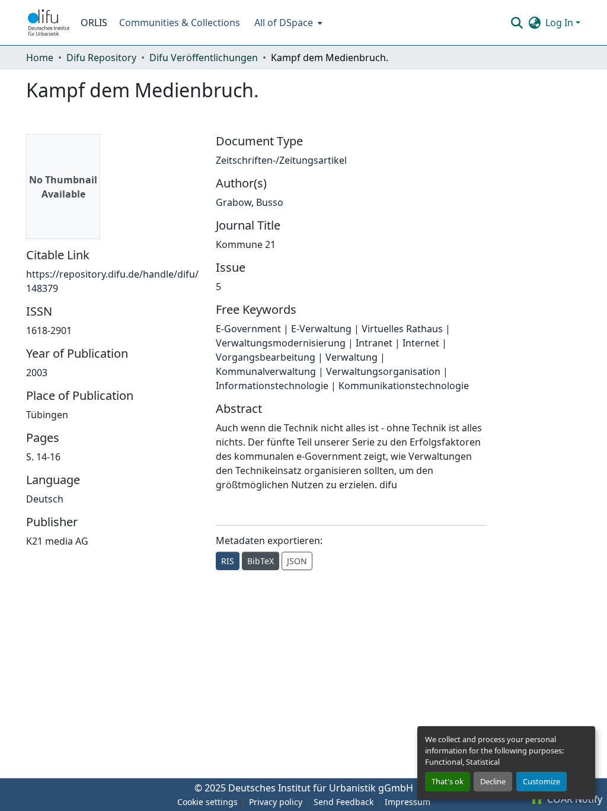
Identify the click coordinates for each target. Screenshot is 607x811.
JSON (297, 561)
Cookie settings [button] (207, 801)
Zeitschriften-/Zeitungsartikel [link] (281, 160)
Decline (493, 781)
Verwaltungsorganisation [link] (383, 371)
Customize (541, 781)
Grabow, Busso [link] (249, 202)
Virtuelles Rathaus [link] (402, 328)
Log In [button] (560, 22)
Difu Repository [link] (101, 57)
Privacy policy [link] (275, 801)
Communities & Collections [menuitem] (179, 22)
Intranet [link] (374, 342)
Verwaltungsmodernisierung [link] (281, 342)
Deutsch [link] (44, 498)
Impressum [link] (407, 801)
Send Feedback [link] (343, 801)
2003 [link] (36, 372)
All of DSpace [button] (283, 22)
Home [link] (39, 57)
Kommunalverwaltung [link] (266, 371)
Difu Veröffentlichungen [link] (203, 57)
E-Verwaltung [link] (321, 328)
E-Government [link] (248, 328)
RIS (227, 561)
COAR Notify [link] (573, 799)
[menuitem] (287, 22)
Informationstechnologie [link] (272, 385)
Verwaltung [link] (351, 357)
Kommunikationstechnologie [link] (403, 385)
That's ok (448, 781)
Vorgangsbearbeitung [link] (265, 357)
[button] (48, 22)
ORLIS (94, 22)
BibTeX (260, 561)
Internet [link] (420, 342)
